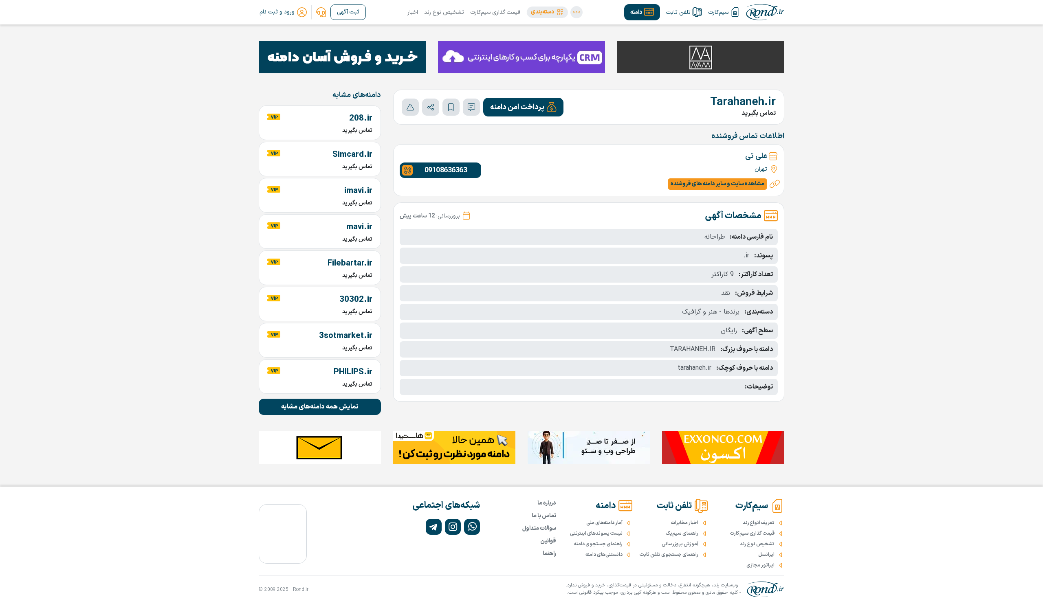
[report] (410, 107)
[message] (471, 107)
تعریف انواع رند (759, 523)
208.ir (360, 118)
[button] (547, 12)
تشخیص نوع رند (444, 12)
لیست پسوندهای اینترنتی (596, 533)
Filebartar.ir (350, 263)
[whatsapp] (472, 527)
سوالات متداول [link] (539, 528)
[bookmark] (451, 107)
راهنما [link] (549, 553)
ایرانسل (766, 554)
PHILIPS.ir (353, 372)
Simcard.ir (352, 155)
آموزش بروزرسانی (680, 544)
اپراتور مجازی (760, 565)
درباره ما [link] (546, 503)
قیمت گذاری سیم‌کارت (495, 12)
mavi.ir (359, 227)
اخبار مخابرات (684, 523)
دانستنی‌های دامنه (604, 554)
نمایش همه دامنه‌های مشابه (320, 407)
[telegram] (434, 527)
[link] (321, 12)
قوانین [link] (548, 541)
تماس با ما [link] (544, 515)
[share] (430, 107)
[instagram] (453, 527)
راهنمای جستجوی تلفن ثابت (669, 554)
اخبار (412, 12)
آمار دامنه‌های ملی (604, 523)
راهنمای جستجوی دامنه (598, 544)
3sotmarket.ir (345, 336)
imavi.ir (358, 191)
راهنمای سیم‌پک (682, 533)
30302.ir (355, 300)
